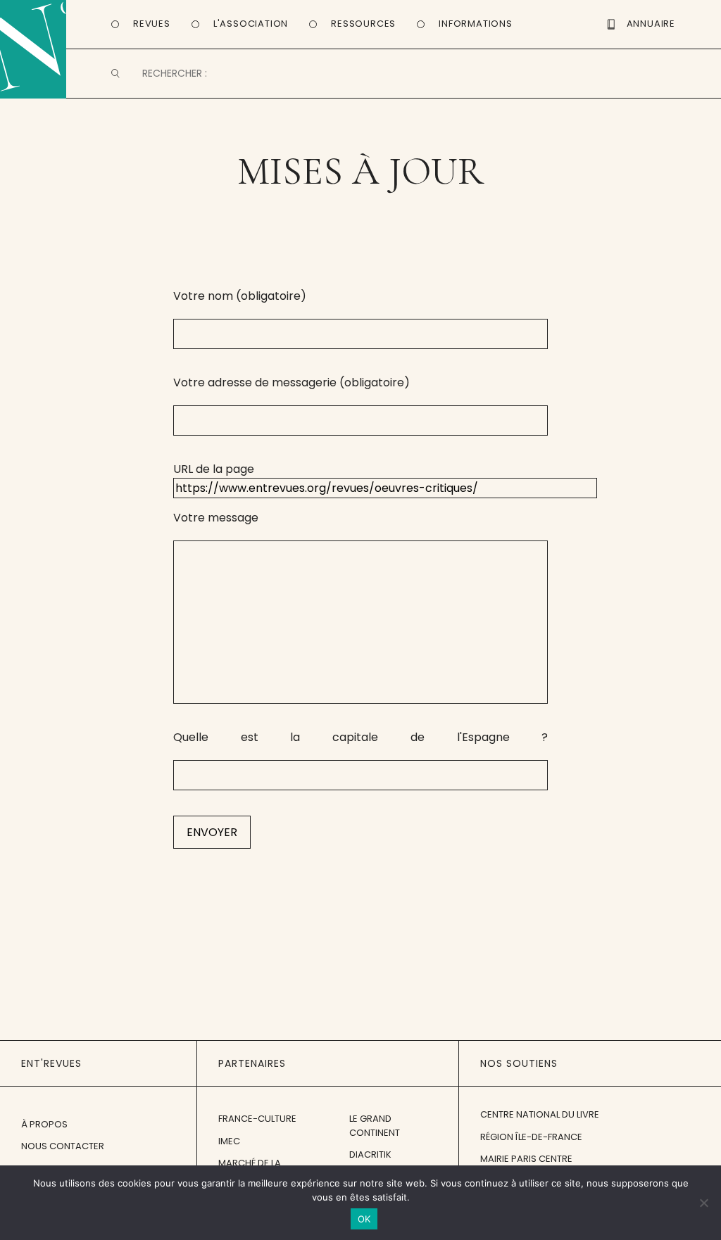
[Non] (703, 1203)
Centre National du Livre (539, 1114)
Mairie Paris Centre (526, 1158)
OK (364, 1219)
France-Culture (257, 1118)
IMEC (229, 1141)
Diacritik (370, 1154)
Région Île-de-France (531, 1137)
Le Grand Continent (374, 1125)
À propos (44, 1124)
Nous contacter (62, 1146)
